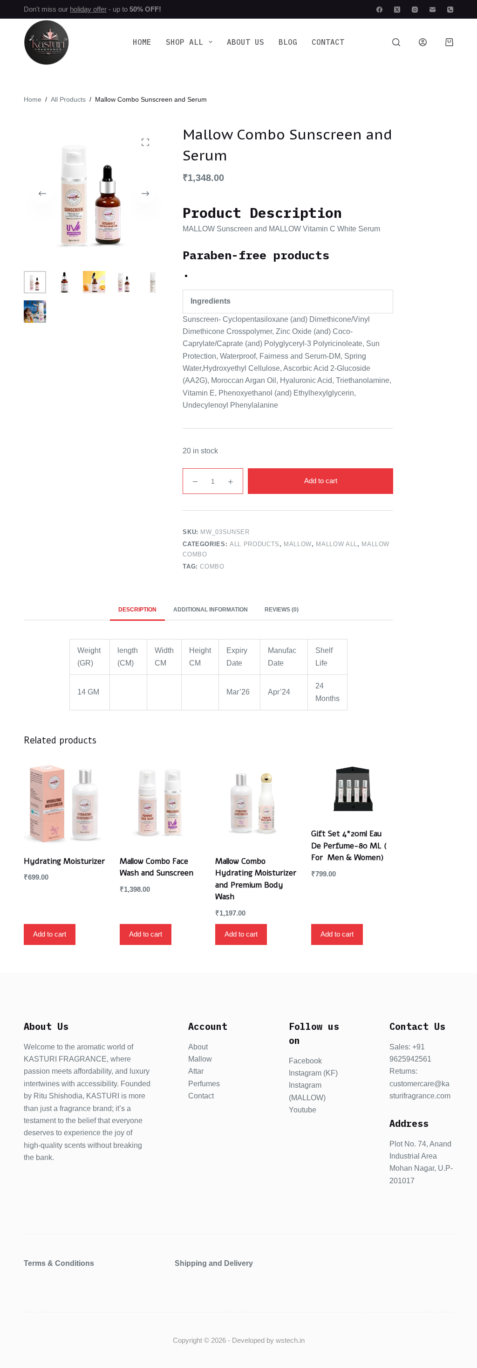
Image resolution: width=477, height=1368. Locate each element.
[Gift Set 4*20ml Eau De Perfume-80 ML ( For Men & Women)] (352, 789)
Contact (328, 42)
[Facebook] (379, 10)
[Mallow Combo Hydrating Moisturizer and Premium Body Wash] (256, 803)
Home (142, 42)
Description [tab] (137, 609)
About (198, 1047)
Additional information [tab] (210, 609)
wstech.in (290, 1340)
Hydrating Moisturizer (64, 861)
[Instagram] (415, 10)
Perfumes (204, 1084)
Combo (212, 566)
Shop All (184, 42)
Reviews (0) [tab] (282, 609)
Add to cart (320, 481)
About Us (245, 42)
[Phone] (450, 10)
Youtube (302, 1110)
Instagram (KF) (313, 1073)
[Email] (432, 10)
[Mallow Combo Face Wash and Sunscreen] (161, 803)
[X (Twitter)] (397, 10)
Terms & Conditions (59, 1263)
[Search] (396, 42)
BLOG (288, 42)
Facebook (305, 1061)
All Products (254, 544)
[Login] (423, 42)
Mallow (298, 544)
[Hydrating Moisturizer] (65, 803)
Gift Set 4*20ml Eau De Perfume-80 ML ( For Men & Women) (349, 845)
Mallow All (336, 544)
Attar (196, 1071)
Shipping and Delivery (214, 1263)
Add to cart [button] (49, 934)
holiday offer (88, 9)
